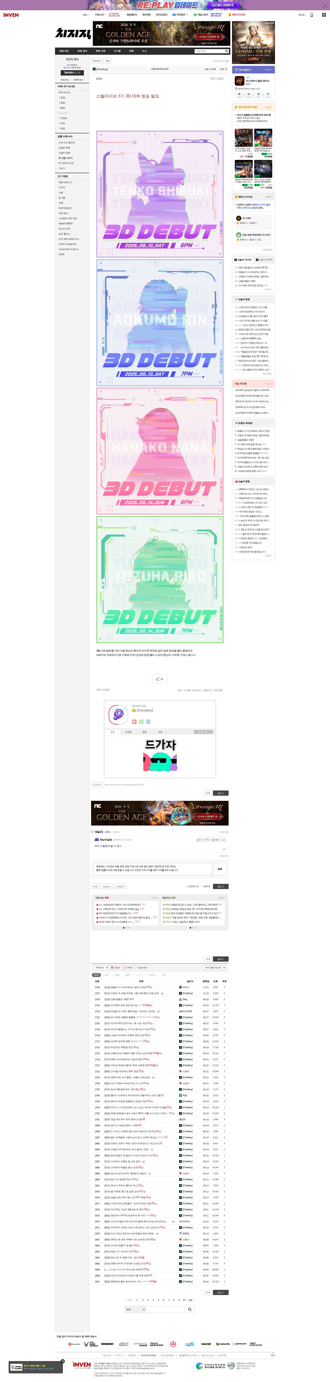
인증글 (117, 967)
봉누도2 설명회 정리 (117, 1179)
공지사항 (222, 1355)
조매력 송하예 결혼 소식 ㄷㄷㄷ (123, 1041)
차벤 (61, 192)
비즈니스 (119, 1355)
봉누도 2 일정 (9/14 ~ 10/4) (121, 1125)
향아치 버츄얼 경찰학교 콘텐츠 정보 (125, 1101)
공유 (180, 690)
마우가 (186, 987)
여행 (61, 203)
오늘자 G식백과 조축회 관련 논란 (124, 1035)
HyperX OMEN (66, 223)
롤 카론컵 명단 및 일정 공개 (121, 1191)
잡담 (62, 97)
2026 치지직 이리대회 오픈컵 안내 (124, 1263)
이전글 (119, 886)
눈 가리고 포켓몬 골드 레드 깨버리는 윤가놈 (129, 1131)
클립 (62, 103)
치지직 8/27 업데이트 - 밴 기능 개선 (125, 1023)
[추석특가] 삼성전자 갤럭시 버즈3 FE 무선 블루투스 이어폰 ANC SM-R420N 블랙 (254, 390)
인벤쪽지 (134, 721)
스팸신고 (207, 690)
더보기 (148, 721)
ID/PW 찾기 (78, 80)
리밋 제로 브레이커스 (69, 239)
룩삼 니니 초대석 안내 (118, 1251)
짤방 (62, 108)
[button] (123, 927)
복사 (108, 61)
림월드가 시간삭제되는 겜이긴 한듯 (125, 987)
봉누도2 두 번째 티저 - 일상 (121, 1257)
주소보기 (97, 61)
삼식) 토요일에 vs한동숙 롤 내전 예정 (126, 1275)
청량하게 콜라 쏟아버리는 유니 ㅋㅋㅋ (126, 1281)
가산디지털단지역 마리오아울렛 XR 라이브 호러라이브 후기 (137, 1221)
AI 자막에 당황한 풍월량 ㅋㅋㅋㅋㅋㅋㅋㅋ (129, 1017)
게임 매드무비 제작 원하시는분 (123, 1119)
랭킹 (144, 732)
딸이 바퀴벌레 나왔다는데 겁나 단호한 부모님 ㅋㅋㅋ (134, 1137)
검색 (190, 1309)
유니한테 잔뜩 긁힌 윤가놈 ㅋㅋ (123, 1005)
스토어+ (268, 107)
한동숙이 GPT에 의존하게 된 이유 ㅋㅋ (127, 1215)
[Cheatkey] (102, 69)
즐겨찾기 (144, 967)
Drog (185, 999)
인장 (112, 732)
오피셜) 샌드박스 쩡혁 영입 (121, 1071)
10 (184, 1300)
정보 (62, 123)
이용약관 (132, 1355)
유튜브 (63, 118)
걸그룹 (62, 198)
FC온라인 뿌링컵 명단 (118, 1047)
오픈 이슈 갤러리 (67, 142)
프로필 (128, 732)
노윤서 (186, 1071)
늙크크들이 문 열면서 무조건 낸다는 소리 (128, 1155)
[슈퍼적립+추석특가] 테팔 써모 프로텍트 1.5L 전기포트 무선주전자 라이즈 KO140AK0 (254, 395)
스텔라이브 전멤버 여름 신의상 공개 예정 (128, 1053)
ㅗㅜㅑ (63, 113)
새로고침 (224, 832)
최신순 (116, 832)
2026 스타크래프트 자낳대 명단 (123, 1059)
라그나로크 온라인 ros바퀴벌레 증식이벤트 (129, 1233)
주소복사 (97, 784)
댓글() (220, 78)
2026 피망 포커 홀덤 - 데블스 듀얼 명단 (127, 1077)
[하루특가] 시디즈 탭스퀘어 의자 (250, 407)
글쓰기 (220, 959)
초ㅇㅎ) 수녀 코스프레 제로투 (123, 1269)
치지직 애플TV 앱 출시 (119, 1245)
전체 (96, 975)
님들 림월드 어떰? (116, 999)
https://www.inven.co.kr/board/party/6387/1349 (124, 785)
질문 (62, 128)
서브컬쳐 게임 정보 (68, 218)
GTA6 (61, 254)
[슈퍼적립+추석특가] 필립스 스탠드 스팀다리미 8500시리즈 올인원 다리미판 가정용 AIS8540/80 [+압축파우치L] (254, 412)
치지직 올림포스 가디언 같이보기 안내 (126, 1029)
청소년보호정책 (167, 1355)
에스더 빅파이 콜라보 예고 (121, 1185)
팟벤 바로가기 (65, 182)
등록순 (108, 832)
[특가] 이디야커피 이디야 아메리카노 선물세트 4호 (254, 401)
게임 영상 (63, 213)
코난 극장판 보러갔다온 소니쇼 (123, 1083)
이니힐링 (141, 721)
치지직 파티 (72, 59)
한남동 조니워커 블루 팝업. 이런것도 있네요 (129, 1011)
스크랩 (187, 690)
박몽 (185, 1095)
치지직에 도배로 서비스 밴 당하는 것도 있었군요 (132, 1227)
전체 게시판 (64, 92)
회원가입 (65, 80)
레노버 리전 (64, 229)
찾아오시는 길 (207, 1355)
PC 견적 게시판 (66, 163)
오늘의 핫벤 (64, 148)
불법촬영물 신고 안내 (188, 1355)
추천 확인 (218, 690)
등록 (220, 869)
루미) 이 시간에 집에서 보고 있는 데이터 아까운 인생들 (135, 1107)
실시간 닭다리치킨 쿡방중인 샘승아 (125, 1173)
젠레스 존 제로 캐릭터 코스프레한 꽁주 (127, 1239)
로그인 (302, 14)
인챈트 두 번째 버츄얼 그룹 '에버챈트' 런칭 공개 (131, 993)
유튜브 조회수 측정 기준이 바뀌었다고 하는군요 (131, 1143)
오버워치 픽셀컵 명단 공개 (121, 1167)
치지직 (62, 187)
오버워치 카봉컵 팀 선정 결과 (122, 1161)
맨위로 (207, 886)
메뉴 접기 (203, 732)
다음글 (105, 886)
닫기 (62, 1361)
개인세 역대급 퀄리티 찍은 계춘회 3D (126, 1065)
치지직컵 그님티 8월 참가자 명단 (124, 1209)
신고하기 (196, 690)
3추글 (130, 967)
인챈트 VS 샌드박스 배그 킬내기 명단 (126, 1149)
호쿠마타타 (184, 1221)
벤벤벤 (186, 1233)
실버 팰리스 (64, 234)
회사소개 (107, 1355)
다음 (190, 1300)
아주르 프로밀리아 (67, 244)
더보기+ (155, 898)
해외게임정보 (65, 208)
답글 (224, 849)
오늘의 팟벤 (64, 153)
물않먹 (182, 1119)
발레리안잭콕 (185, 1011)
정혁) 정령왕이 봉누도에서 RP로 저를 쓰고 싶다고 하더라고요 (138, 1113)
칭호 (160, 732)
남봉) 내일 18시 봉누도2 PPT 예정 (124, 1197)
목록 (212, 78)
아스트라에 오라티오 (69, 249)
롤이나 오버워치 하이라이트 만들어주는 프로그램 (132, 1095)
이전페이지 (193, 886)
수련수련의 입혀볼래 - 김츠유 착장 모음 (127, 1203)
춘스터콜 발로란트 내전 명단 (122, 1089)
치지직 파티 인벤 (221, 61)
